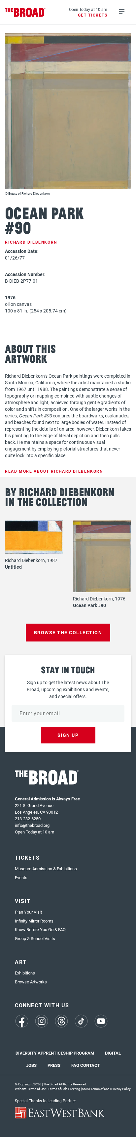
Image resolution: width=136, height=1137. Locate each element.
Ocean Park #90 (89, 605)
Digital (113, 1053)
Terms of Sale (57, 1088)
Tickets (27, 857)
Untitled (13, 567)
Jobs (31, 1065)
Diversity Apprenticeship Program (55, 1053)
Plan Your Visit (28, 912)
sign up (68, 735)
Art (21, 961)
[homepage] (25, 12)
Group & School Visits (35, 938)
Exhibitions (25, 973)
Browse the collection (68, 632)
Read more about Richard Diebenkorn (54, 471)
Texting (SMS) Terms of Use (89, 1088)
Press (54, 1065)
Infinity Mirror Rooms (34, 921)
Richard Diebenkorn (31, 242)
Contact (90, 1065)
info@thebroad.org (32, 825)
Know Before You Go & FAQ (40, 929)
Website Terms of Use (30, 1088)
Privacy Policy (121, 1088)
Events (21, 877)
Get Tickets (93, 15)
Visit (23, 900)
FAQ (75, 1065)
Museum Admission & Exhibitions (46, 869)
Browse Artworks (31, 982)
